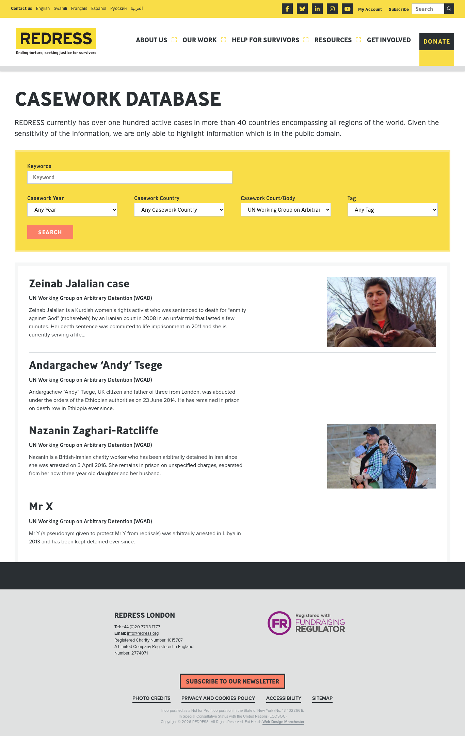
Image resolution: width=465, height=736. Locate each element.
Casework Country (156, 198)
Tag (352, 198)
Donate (436, 41)
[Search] (449, 8)
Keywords (39, 166)
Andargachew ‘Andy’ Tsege (96, 365)
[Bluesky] (302, 8)
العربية (137, 8)
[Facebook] (287, 8)
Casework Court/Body (268, 198)
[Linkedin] (317, 8)
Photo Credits (151, 698)
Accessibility (283, 698)
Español (98, 8)
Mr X (41, 506)
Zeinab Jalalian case (79, 283)
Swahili (60, 8)
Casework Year (45, 198)
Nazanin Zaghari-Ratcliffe (94, 430)
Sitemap (322, 698)
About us (156, 39)
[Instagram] (332, 8)
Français (79, 8)
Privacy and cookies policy (218, 698)
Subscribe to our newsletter (232, 681)
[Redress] (56, 41)
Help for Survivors (270, 39)
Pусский (118, 8)
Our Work (204, 39)
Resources (338, 39)
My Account (370, 9)
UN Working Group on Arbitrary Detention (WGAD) (90, 298)
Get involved (389, 39)
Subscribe (399, 9)
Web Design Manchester (283, 722)
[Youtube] (347, 8)
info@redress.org (143, 633)
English (43, 8)
